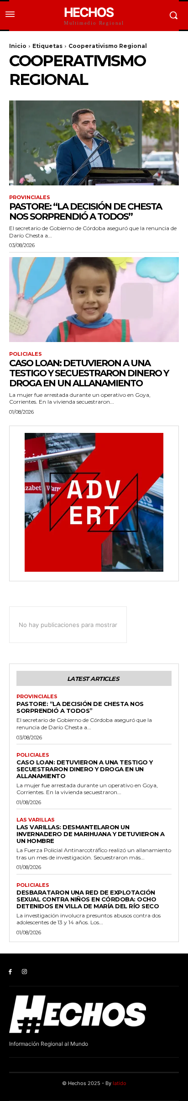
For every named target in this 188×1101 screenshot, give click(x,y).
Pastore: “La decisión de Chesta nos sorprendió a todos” (85, 211)
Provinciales (29, 197)
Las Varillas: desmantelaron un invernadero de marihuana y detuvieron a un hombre (90, 833)
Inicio (17, 45)
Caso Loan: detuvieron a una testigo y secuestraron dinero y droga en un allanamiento (88, 373)
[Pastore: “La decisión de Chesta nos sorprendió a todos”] (94, 142)
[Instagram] (24, 972)
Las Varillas (35, 820)
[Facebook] (10, 972)
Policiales (25, 354)
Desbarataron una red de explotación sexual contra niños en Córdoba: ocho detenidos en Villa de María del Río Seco (87, 899)
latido (119, 1083)
